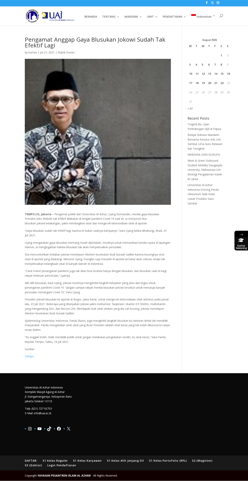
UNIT (150, 16)
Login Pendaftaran (61, 465)
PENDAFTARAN (172, 16)
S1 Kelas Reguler (55, 460)
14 (215, 73)
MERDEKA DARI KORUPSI (204, 154)
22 (222, 83)
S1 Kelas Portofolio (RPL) (168, 460)
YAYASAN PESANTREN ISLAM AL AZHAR (64, 475)
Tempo (29, 356)
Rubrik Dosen (66, 52)
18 (197, 83)
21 (215, 83)
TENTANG (108, 16)
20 (209, 83)
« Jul (190, 108)
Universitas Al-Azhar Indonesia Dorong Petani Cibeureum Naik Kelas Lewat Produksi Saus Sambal (203, 194)
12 (203, 73)
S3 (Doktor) (33, 465)
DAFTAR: (31, 460)
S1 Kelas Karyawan (87, 460)
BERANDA (90, 16)
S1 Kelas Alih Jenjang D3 (125, 460)
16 (228, 73)
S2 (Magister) (202, 460)
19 (203, 83)
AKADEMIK (131, 16)
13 (209, 73)
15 (222, 73)
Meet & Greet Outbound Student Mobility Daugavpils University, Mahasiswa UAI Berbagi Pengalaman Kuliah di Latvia (205, 170)
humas (32, 52)
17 (190, 83)
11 (197, 73)
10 (190, 73)
